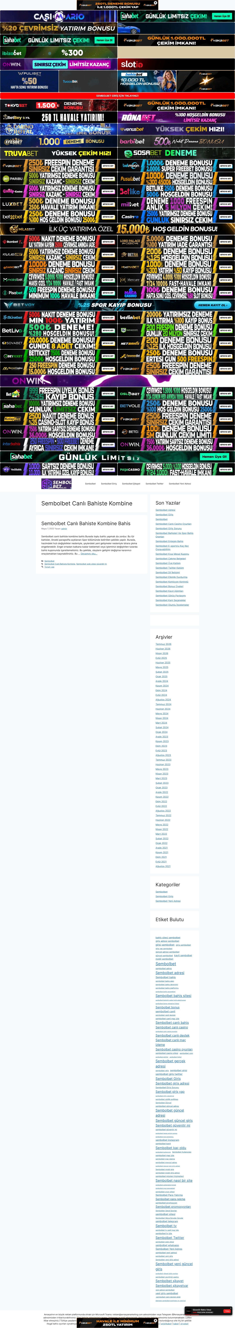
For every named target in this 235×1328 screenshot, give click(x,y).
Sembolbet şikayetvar (172, 1286)
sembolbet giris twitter (169, 1074)
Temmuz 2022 (163, 815)
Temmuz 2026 (163, 644)
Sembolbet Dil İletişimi (168, 572)
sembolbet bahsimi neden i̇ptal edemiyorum (171, 1000)
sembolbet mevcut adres (166, 1162)
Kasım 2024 (162, 685)
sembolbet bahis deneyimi (167, 984)
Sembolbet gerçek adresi (170, 1063)
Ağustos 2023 (163, 755)
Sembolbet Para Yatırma (169, 1195)
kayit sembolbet (183, 955)
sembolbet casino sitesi (167, 1053)
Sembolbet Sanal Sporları (166, 1211)
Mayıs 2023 (162, 769)
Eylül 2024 (161, 695)
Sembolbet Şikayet (131, 483)
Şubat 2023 (162, 783)
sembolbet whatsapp (167, 1245)
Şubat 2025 (162, 672)
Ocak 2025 (161, 676)
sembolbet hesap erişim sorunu (166, 1133)
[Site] (58, 165)
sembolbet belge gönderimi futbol (167, 1004)
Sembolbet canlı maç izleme (171, 1042)
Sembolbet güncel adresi (170, 1112)
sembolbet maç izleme (165, 1159)
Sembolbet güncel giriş (174, 1120)
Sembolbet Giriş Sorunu (169, 528)
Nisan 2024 (162, 718)
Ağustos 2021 (163, 866)
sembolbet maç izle (165, 1155)
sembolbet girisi (178, 1070)
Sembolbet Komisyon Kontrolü (172, 581)
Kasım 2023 (162, 741)
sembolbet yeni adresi (166, 1252)
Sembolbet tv (166, 1226)
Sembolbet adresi (170, 973)
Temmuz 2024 (163, 704)
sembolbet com (186, 1053)
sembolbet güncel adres (167, 1106)
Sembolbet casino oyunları (174, 1049)
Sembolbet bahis (166, 977)
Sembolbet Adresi (165, 510)
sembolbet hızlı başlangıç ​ (165, 1137)
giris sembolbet (183, 945)
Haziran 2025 (163, 662)
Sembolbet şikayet (169, 1281)
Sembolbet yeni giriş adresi (167, 1260)
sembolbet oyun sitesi (165, 1192)
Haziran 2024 (163, 709)
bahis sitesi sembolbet (168, 937)
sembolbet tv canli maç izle (167, 1230)
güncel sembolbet (164, 955)
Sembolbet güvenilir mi (173, 1125)
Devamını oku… (89, 553)
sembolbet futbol (175, 1057)
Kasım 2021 (162, 852)
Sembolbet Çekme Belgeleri (171, 558)
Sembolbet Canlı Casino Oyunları (173, 524)
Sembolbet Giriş (109, 483)
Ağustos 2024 (163, 699)
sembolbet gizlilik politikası (167, 1099)
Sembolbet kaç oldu (171, 1148)
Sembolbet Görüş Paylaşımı (171, 595)
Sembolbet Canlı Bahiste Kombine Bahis (85, 523)
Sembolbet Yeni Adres (169, 1248)
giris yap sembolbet (164, 948)
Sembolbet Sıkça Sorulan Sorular (169, 1218)
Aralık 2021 (162, 847)
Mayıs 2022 (162, 824)
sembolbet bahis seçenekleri (165, 992)
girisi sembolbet (165, 944)
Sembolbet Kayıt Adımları (169, 591)
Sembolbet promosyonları (173, 1206)
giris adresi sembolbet (167, 941)
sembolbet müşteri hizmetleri (170, 1176)
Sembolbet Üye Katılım (168, 563)
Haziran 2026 (163, 648)
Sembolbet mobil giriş (165, 1169)
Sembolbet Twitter (154, 483)
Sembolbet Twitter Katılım (170, 568)
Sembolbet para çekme (170, 1199)
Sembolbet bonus (168, 1007)
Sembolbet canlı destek (172, 1035)
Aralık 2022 (162, 792)
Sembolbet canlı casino (172, 1027)
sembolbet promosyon (166, 1203)
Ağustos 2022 (163, 810)
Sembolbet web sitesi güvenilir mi (91, 564)
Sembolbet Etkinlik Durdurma (171, 577)
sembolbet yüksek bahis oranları (167, 1273)
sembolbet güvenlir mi (166, 1129)
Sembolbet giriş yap (170, 1092)
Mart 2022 (161, 834)
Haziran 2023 (163, 764)
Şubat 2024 (162, 727)
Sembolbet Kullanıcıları (181, 1152)
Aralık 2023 (162, 736)
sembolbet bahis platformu (167, 988)
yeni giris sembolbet (167, 1293)
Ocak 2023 (162, 787)
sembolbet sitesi (165, 1214)
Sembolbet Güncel (163, 1103)
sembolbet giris (162, 1070)
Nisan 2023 (162, 773)
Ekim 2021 (161, 857)
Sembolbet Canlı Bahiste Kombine (59, 564)
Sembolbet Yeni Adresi (180, 483)
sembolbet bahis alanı (165, 981)
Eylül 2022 (161, 806)
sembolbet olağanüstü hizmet (166, 1185)
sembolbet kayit (163, 1143)
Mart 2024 (161, 722)
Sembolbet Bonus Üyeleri (169, 586)
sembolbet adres (164, 968)
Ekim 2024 (161, 690)
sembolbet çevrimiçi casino (167, 1277)
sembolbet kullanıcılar (163, 1152)
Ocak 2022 (161, 843)
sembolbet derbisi (162, 1057)
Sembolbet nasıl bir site (174, 1180)
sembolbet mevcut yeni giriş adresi (168, 1166)
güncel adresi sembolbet (167, 952)
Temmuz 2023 (163, 759)
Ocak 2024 (162, 732)
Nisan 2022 (162, 829)
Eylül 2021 (161, 861)
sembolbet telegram (167, 1221)
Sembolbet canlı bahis (172, 1023)
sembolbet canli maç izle (167, 1018)
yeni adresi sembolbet (165, 1290)
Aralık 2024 (162, 681)
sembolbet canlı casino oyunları (166, 1031)
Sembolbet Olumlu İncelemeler (172, 605)
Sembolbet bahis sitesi (173, 996)
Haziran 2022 (163, 820)
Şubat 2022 (162, 838)
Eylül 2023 (161, 750)
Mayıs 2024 (162, 713)
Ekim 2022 (161, 801)
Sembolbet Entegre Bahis (169, 541)
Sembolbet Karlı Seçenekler (171, 600)
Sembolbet (90, 483)
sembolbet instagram (167, 1140)
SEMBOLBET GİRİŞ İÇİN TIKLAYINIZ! (117, 95)
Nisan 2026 (162, 653)
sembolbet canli (165, 1011)
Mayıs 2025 (162, 667)
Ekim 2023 (161, 746)
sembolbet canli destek (165, 1015)
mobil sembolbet (164, 959)
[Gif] (117, 229)
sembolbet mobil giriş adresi (168, 1173)
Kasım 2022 (162, 797)
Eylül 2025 (161, 658)
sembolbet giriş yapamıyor (165, 1096)
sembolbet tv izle (164, 1233)
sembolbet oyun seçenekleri (165, 1188)
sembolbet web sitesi (165, 1242)
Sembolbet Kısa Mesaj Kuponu (172, 554)
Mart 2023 (161, 778)
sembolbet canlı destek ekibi (168, 1297)
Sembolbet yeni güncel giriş (174, 1266)
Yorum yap (49, 567)
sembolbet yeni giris (164, 1256)
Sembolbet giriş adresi (172, 1083)
